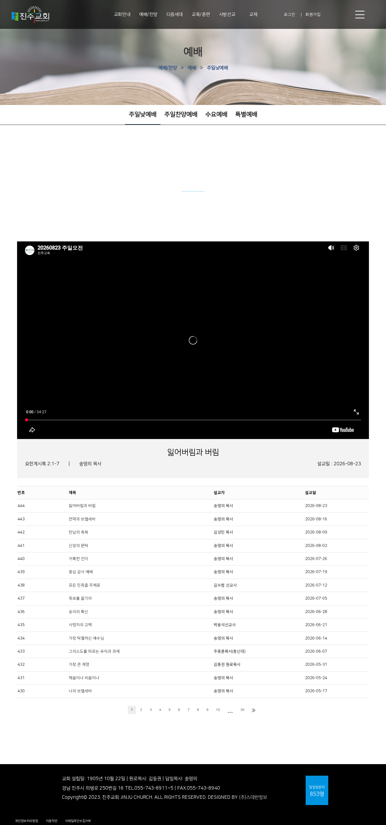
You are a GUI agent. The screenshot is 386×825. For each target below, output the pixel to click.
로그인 (289, 14)
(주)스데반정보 (253, 797)
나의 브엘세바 (80, 691)
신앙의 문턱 (78, 545)
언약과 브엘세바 (82, 519)
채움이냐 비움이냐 (84, 678)
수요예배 (216, 114)
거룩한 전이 (78, 559)
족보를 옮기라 (80, 598)
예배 (192, 68)
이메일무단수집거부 (78, 821)
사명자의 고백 (80, 625)
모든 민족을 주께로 (84, 585)
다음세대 (174, 14)
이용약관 (52, 821)
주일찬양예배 (180, 114)
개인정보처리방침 (26, 821)
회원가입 (313, 14)
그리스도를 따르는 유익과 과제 (94, 651)
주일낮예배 (217, 68)
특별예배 (246, 114)
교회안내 (122, 14)
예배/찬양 (148, 14)
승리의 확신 (78, 612)
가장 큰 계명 (79, 664)
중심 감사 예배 (81, 572)
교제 (253, 14)
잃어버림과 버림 (82, 506)
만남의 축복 (78, 532)
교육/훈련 (201, 14)
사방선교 (227, 14)
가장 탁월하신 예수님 (86, 638)
